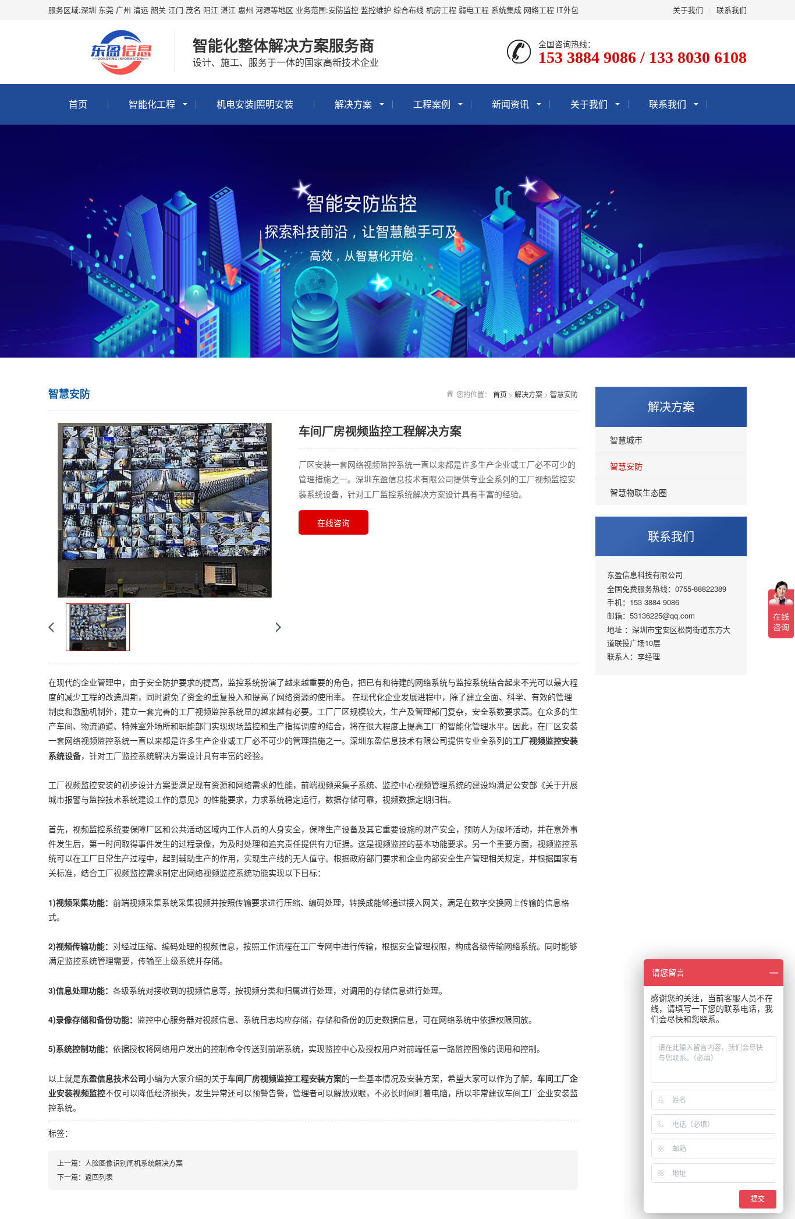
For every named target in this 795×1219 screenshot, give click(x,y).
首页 (78, 104)
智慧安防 (626, 466)
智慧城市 (626, 440)
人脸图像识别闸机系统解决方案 (134, 1163)
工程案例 (431, 104)
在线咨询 (333, 522)
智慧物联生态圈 (638, 492)
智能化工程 (152, 104)
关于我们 (688, 9)
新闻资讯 (510, 104)
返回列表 (99, 1177)
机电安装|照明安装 (255, 104)
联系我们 (731, 9)
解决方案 (353, 104)
